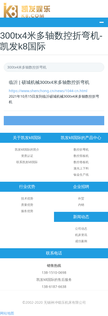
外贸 (81, 198)
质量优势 (27, 205)
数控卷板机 (81, 162)
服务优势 (27, 211)
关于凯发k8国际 (27, 138)
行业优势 (27, 186)
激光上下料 (81, 168)
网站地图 (7, 313)
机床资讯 (81, 235)
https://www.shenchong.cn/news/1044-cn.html (48, 90)
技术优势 (27, 198)
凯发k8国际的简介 (27, 149)
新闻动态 (81, 217)
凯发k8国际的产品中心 (81, 138)
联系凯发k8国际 (27, 162)
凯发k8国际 (29, 10)
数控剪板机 (81, 156)
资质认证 (27, 156)
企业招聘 (81, 186)
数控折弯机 (81, 149)
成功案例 (81, 241)
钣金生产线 (81, 174)
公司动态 (81, 228)
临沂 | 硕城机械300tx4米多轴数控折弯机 (49, 82)
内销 (81, 205)
